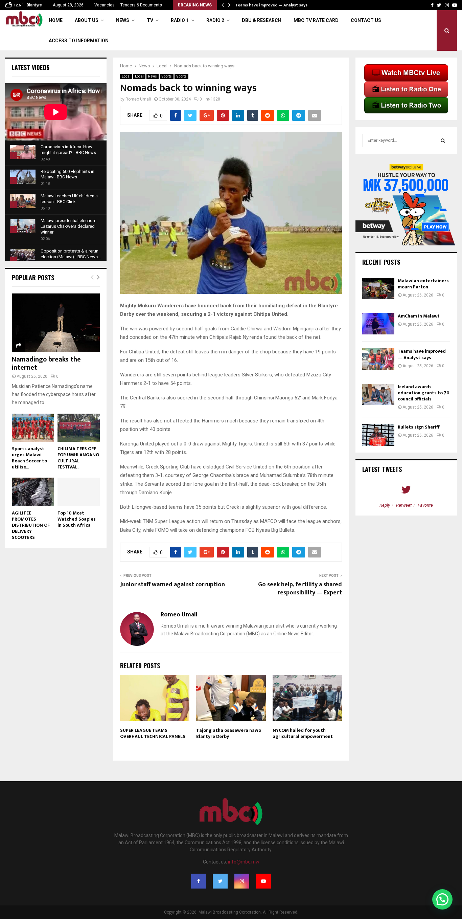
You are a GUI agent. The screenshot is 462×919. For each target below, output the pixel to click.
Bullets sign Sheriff (419, 427)
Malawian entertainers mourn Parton (423, 284)
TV (150, 20)
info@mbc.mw (243, 862)
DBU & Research (261, 20)
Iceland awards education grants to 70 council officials (423, 393)
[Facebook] (198, 881)
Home (56, 20)
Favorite (425, 505)
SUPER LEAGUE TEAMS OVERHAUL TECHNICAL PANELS (152, 733)
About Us (86, 20)
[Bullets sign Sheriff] (378, 434)
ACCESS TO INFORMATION (79, 40)
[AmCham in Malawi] (378, 323)
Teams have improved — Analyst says (271, 5)
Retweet (404, 505)
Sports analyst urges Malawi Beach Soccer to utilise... (29, 458)
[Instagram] (241, 881)
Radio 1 (180, 20)
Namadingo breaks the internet (46, 363)
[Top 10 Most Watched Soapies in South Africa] (78, 492)
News (122, 20)
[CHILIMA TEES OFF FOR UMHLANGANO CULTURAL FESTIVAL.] (78, 428)
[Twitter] (220, 881)
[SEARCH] (443, 140)
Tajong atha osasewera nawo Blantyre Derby (228, 733)
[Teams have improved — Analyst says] (378, 359)
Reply (384, 505)
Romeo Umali (138, 99)
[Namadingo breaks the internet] (56, 322)
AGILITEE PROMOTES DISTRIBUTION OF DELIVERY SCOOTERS (31, 525)
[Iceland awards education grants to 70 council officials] (378, 394)
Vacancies (104, 5)
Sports (166, 76)
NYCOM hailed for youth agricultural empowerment (303, 733)
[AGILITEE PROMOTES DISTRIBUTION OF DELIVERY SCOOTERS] (33, 492)
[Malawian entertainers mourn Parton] (378, 288)
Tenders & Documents (141, 5)
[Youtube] (263, 881)
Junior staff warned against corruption (172, 584)
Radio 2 (215, 20)
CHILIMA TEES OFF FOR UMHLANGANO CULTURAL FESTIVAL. (78, 458)
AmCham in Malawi (418, 316)
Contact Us (366, 20)
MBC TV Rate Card (316, 20)
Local (126, 76)
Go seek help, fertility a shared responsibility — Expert (300, 588)
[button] (442, 899)
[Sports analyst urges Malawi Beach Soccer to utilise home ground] (33, 428)
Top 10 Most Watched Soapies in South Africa (76, 519)
